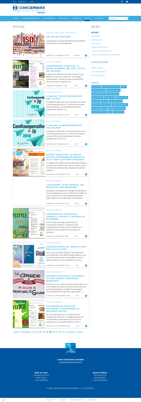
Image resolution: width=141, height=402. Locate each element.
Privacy (49, 400)
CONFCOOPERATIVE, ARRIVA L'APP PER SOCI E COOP (66, 248)
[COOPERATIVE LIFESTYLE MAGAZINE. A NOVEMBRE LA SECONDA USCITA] (29, 314)
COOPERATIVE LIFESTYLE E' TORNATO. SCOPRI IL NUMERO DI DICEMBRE (65, 216)
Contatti (99, 18)
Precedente (26, 332)
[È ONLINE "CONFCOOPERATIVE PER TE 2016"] (29, 103)
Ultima (80, 332)
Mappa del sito (77, 400)
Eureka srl (96, 40)
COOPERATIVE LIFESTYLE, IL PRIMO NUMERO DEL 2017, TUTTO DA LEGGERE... (65, 68)
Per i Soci (62, 18)
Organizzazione (30, 18)
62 (60, 332)
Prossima (70, 332)
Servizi (75, 18)
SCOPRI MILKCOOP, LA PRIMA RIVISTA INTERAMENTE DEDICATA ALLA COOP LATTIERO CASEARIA (65, 157)
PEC (14, 2)
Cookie (62, 400)
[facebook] (121, 2)
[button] (39, 18)
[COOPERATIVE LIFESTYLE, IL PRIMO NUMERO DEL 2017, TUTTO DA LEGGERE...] (29, 74)
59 (50, 332)
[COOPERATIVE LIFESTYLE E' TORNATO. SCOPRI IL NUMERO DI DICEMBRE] (29, 223)
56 (41, 332)
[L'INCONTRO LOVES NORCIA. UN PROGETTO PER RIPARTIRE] (29, 192)
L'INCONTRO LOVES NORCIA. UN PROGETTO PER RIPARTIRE (65, 186)
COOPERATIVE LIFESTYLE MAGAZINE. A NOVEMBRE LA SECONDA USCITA (62, 308)
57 (44, 332)
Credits (91, 400)
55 (37, 332)
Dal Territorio (68, 33)
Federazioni (49, 18)
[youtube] (127, 2)
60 (54, 332)
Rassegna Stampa (99, 47)
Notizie (94, 33)
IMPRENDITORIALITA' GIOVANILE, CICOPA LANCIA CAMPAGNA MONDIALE (65, 278)
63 (64, 332)
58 (47, 332)
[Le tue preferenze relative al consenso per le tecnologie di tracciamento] (3, 400)
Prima (16, 332)
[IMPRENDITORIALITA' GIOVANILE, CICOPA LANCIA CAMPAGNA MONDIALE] (29, 284)
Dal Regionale (54, 62)
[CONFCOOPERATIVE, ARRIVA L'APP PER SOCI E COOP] (29, 254)
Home (16, 18)
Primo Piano (52, 33)
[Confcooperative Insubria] (29, 9)
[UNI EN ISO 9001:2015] (29, 44)
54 (34, 332)
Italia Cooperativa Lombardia (105, 55)
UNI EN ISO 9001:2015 (58, 37)
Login (32, 2)
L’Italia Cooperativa (100, 51)
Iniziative (95, 36)
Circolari (96, 44)
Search (127, 18)
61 (57, 332)
